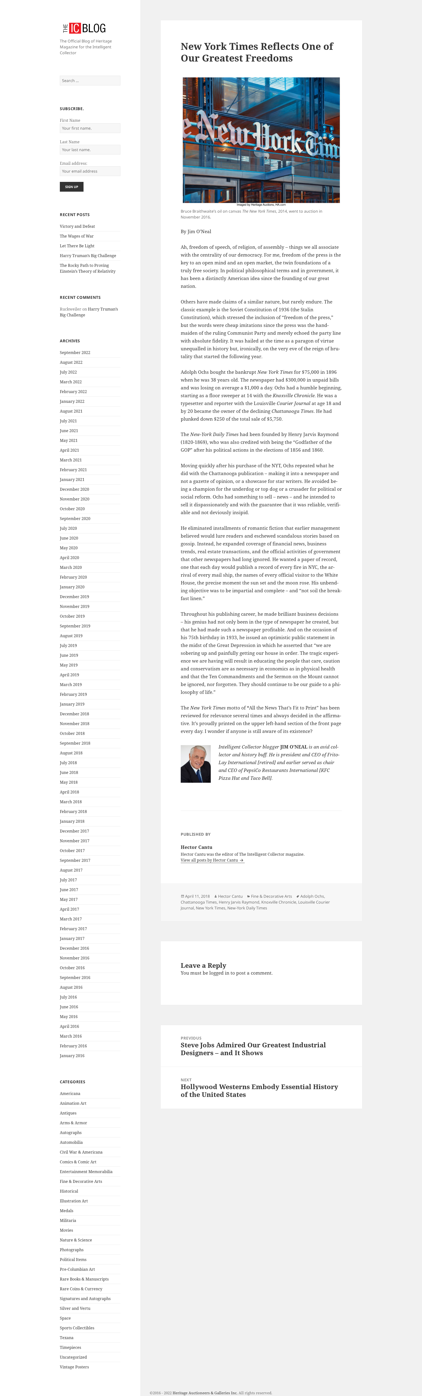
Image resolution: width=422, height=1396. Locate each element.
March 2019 (71, 684)
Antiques (68, 1113)
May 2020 (69, 548)
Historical (69, 1191)
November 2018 (74, 723)
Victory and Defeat (77, 226)
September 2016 (75, 977)
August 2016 (71, 987)
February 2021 (73, 469)
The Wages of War (77, 236)
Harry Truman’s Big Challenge (88, 255)
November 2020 (74, 499)
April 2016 (69, 1026)
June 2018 (69, 772)
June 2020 (69, 538)
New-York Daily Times (247, 908)
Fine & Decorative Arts (81, 1181)
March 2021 (71, 460)
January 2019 (72, 704)
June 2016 (69, 1007)
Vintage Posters (74, 1367)
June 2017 (69, 889)
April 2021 (69, 450)
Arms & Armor (73, 1122)
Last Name (70, 142)
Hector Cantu (230, 896)
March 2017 (71, 919)
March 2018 (71, 801)
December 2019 (74, 596)
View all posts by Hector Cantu (210, 860)
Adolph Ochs (312, 896)
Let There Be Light (77, 246)
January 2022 (72, 401)
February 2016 (73, 1046)
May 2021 (69, 440)
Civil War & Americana (81, 1152)
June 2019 (69, 655)
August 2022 (71, 362)
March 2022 (71, 382)
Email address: (73, 163)
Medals (66, 1210)
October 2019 (72, 616)
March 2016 (71, 1036)
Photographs (72, 1249)
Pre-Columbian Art (77, 1269)
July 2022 (68, 372)
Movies (66, 1230)
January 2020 (72, 587)
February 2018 (73, 811)
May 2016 (69, 1016)
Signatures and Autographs (85, 1298)
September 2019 (75, 626)
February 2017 (73, 928)
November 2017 (74, 841)
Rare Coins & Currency (81, 1289)
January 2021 (72, 479)
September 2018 (75, 743)
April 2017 (69, 909)
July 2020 (68, 528)
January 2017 (72, 938)
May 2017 (69, 899)
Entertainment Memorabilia (86, 1171)
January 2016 (72, 1055)
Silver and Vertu (75, 1308)
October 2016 (72, 967)
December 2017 (74, 831)
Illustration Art (74, 1201)
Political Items (73, 1259)
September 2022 (75, 352)
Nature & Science (76, 1240)
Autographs (71, 1132)
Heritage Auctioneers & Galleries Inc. (205, 1392)
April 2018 (69, 792)
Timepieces (70, 1347)
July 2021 (68, 421)
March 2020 (71, 567)
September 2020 (75, 518)
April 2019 (69, 674)
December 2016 (74, 948)
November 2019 (74, 606)
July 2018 (68, 762)
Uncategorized (73, 1357)
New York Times (210, 908)
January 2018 (72, 821)
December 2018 (74, 714)
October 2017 (72, 850)
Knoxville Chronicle (278, 902)
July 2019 (68, 645)
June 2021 (69, 430)
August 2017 (71, 870)
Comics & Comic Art (78, 1162)
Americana (70, 1093)
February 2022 (73, 391)
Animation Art (73, 1103)
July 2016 (68, 997)
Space (65, 1318)
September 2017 (75, 860)
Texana (67, 1337)
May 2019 (69, 665)
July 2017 (68, 880)
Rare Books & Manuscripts (84, 1279)
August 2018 (71, 753)
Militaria (68, 1220)
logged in (219, 973)
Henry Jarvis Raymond (239, 902)
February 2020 (73, 577)
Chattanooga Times (199, 902)
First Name (70, 120)
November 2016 (74, 958)
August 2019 (71, 635)
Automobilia (71, 1142)
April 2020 (69, 557)
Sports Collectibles (77, 1328)
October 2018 (72, 733)
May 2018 (69, 782)
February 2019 (73, 694)
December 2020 (74, 489)
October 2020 (72, 508)
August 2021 (71, 411)
